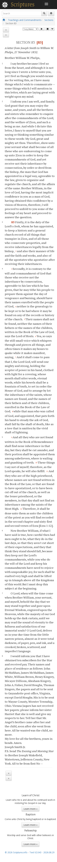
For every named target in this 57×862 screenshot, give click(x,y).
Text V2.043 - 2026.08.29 (41, 852)
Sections (48, 19)
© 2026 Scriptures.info (16, 852)
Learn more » (30, 808)
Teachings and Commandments (24, 19)
